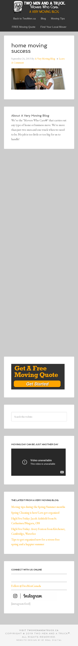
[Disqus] (39, 206)
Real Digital (53, 640)
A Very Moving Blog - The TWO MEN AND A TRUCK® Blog (39, 7)
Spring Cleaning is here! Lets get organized (35, 513)
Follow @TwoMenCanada (26, 586)
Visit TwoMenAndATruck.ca (39, 630)
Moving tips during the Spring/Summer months (38, 507)
